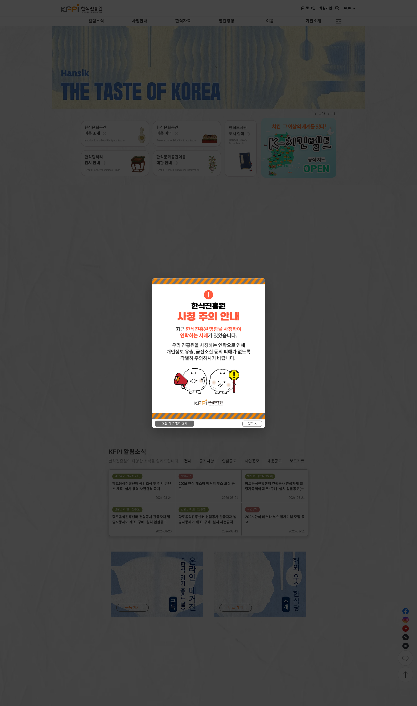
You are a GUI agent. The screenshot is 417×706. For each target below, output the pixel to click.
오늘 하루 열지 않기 (174, 423)
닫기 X (252, 423)
